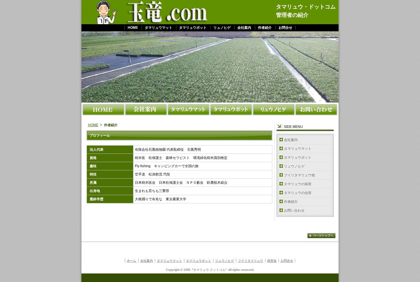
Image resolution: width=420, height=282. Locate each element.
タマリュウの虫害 (297, 193)
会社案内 (244, 28)
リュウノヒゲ (294, 166)
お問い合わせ (294, 210)
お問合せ (285, 28)
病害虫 (272, 260)
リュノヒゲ (222, 28)
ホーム (131, 260)
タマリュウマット (158, 28)
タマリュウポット (193, 28)
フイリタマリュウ (250, 260)
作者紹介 (265, 28)
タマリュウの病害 (297, 184)
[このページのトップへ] (321, 238)
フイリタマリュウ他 (299, 175)
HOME (133, 28)
